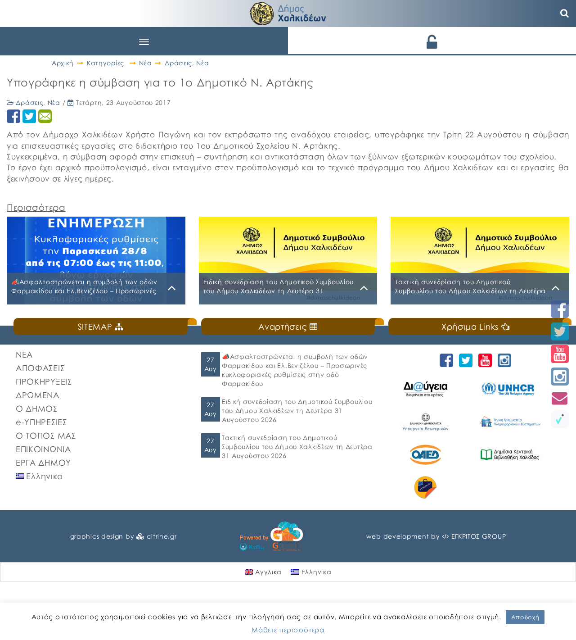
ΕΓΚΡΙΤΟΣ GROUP (478, 536)
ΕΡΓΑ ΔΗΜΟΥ (43, 463)
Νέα (145, 63)
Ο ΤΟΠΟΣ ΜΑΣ (46, 435)
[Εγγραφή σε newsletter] (560, 398)
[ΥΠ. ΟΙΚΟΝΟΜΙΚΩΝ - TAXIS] (514, 422)
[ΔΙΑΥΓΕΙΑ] (430, 389)
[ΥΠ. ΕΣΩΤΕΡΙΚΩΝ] (430, 422)
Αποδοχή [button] (525, 617)
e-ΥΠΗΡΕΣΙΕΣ (41, 422)
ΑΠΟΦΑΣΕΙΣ (40, 368)
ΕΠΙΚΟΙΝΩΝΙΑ (43, 449)
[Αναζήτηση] (565, 13)
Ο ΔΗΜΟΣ (37, 408)
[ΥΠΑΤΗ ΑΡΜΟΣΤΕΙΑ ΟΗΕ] (514, 389)
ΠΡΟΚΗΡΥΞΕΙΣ (44, 381)
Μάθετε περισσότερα (288, 630)
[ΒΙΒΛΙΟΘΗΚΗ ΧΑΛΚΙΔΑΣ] (514, 455)
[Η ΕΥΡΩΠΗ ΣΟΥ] (430, 487)
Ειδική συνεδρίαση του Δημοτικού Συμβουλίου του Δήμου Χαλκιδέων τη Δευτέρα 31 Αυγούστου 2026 (297, 410)
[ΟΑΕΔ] (430, 455)
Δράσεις (178, 63)
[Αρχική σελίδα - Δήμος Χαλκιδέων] (288, 12)
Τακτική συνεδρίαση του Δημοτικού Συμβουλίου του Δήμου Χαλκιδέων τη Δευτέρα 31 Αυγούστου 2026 (297, 446)
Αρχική (63, 63)
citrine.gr (161, 536)
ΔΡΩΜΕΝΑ (37, 395)
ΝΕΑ (24, 354)
